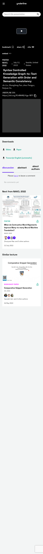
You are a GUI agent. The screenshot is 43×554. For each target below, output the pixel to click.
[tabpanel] (21, 179)
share (19, 47)
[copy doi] (36, 95)
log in (16, 176)
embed (5, 53)
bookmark (6, 47)
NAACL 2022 (19, 191)
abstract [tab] (22, 167)
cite (29, 47)
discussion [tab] (8, 167)
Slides (8, 149)
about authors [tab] (35, 167)
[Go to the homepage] (21, 4)
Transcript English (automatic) (19, 158)
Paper (19, 149)
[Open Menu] (3, 3)
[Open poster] (6, 24)
